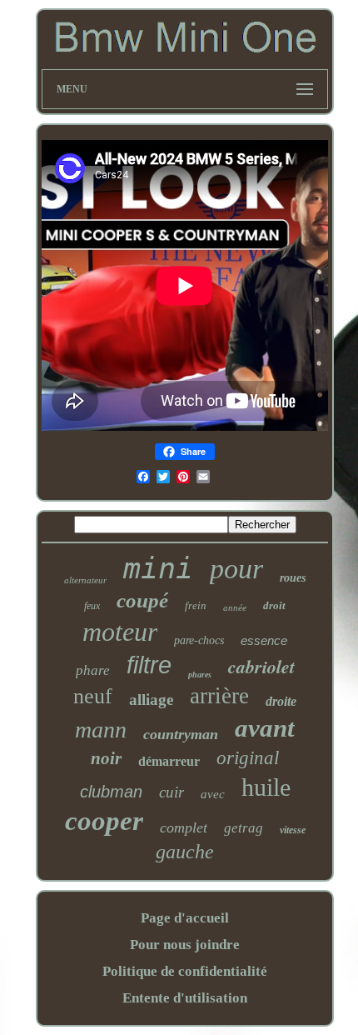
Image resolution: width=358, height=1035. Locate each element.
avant (265, 727)
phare (93, 670)
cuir (171, 792)
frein (195, 605)
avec (213, 794)
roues (293, 578)
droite (281, 701)
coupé (142, 600)
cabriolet (261, 666)
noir (106, 758)
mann (101, 729)
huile (266, 787)
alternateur (85, 580)
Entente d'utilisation (184, 998)
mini (158, 568)
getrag (243, 828)
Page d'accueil (185, 918)
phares (199, 674)
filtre (149, 665)
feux (92, 606)
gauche (185, 851)
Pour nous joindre (185, 944)
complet (183, 827)
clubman (111, 791)
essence (264, 640)
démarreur (169, 761)
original (247, 758)
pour (236, 568)
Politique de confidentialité (184, 971)
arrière (219, 695)
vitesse (293, 830)
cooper (104, 821)
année (234, 607)
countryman (180, 734)
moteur (119, 632)
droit (274, 605)
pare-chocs (199, 640)
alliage (151, 699)
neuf (92, 696)
